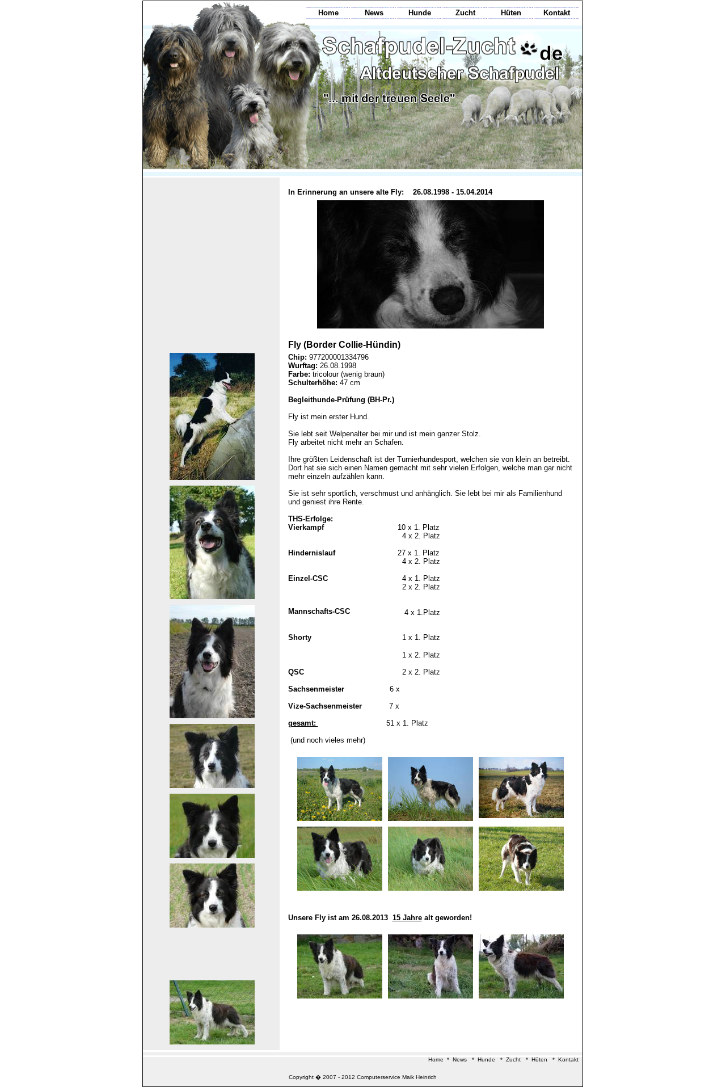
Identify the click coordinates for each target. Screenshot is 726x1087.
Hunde (419, 13)
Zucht (465, 13)
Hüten (511, 13)
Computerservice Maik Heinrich (397, 1077)
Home (328, 13)
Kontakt (556, 13)
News (374, 13)
